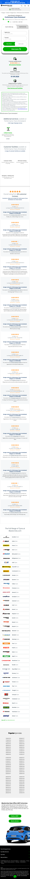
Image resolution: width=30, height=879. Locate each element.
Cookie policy (22, 860)
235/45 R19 (21, 773)
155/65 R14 (8, 738)
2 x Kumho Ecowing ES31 (15, 307)
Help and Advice (4, 857)
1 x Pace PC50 (15, 232)
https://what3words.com (22, 108)
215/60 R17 (8, 761)
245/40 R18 (8, 789)
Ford (17, 206)
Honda (17, 318)
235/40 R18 (21, 766)
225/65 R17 (21, 763)
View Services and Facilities (15, 88)
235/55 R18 (8, 780)
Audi (17, 336)
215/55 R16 (21, 752)
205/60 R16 (21, 747)
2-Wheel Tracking (8, 132)
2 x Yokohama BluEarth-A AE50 (15, 326)
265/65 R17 (21, 791)
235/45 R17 (21, 770)
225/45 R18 (8, 770)
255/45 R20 (21, 785)
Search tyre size (22, 26)
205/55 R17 (21, 745)
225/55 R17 (21, 757)
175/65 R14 (8, 740)
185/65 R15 (8, 747)
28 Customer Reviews (15, 65)
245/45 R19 (21, 776)
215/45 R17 (21, 749)
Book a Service (15, 821)
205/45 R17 (21, 740)
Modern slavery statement (9, 862)
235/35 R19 (21, 764)
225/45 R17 (8, 768)
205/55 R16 (21, 743)
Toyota (17, 464)
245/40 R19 (8, 791)
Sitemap (17, 862)
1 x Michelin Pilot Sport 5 (15, 473)
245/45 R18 (8, 792)
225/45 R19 (8, 771)
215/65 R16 (8, 763)
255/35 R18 (21, 778)
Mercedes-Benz (17, 389)
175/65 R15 (8, 742)
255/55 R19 (21, 789)
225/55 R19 (21, 759)
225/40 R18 (8, 764)
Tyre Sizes (3, 854)
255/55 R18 (21, 787)
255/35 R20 (21, 782)
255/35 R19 (21, 780)
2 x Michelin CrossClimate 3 (15, 269)
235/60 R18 (8, 783)
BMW (17, 243)
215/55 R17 (21, 754)
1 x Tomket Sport (15, 436)
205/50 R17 (21, 742)
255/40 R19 (21, 783)
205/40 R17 (21, 738)
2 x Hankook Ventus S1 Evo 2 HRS (15, 289)
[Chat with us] (15, 876)
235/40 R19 (21, 768)
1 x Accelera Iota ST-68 (15, 344)
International (22, 862)
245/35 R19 (8, 787)
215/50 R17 (21, 750)
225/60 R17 (21, 761)
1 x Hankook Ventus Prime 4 (15, 251)
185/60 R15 (8, 745)
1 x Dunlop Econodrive (15, 417)
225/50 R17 (8, 773)
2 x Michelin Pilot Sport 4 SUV (15, 455)
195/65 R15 (8, 754)
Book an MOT (14, 816)
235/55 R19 (8, 782)
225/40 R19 (8, 766)
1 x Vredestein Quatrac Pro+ (15, 398)
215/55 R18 (8, 757)
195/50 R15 (8, 749)
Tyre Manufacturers (5, 851)
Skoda (17, 224)
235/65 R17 (8, 785)
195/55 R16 (8, 752)
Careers (2, 863)
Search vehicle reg (9, 26)
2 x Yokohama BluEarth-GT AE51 (15, 512)
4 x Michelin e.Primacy (15, 380)
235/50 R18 (8, 776)
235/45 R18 (21, 771)
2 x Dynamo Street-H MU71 (15, 214)
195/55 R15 (8, 750)
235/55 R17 (8, 778)
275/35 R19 (21, 792)
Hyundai (17, 299)
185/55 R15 (8, 743)
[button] (21, 5)
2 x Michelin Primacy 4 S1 (15, 493)
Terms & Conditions (15, 860)
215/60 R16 (8, 759)
